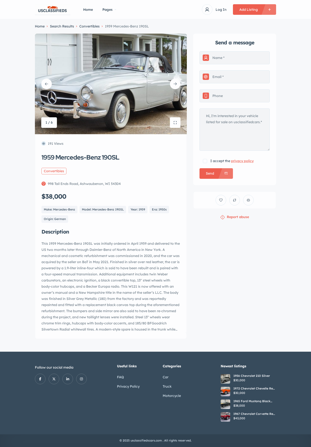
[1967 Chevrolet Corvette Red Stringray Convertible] (225, 417)
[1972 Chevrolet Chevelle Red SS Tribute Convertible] (225, 391)
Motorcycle (172, 396)
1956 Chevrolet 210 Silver (251, 375)
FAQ (120, 377)
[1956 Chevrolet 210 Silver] (225, 379)
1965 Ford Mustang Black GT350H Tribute (251, 401)
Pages (107, 9)
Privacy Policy (128, 386)
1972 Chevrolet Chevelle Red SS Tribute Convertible (254, 388)
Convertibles (89, 26)
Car (165, 377)
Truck (167, 386)
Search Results (62, 26)
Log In (221, 9)
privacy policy (242, 161)
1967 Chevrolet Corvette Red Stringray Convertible (254, 413)
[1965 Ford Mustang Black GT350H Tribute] (225, 404)
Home (88, 9)
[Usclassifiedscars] (52, 9)
